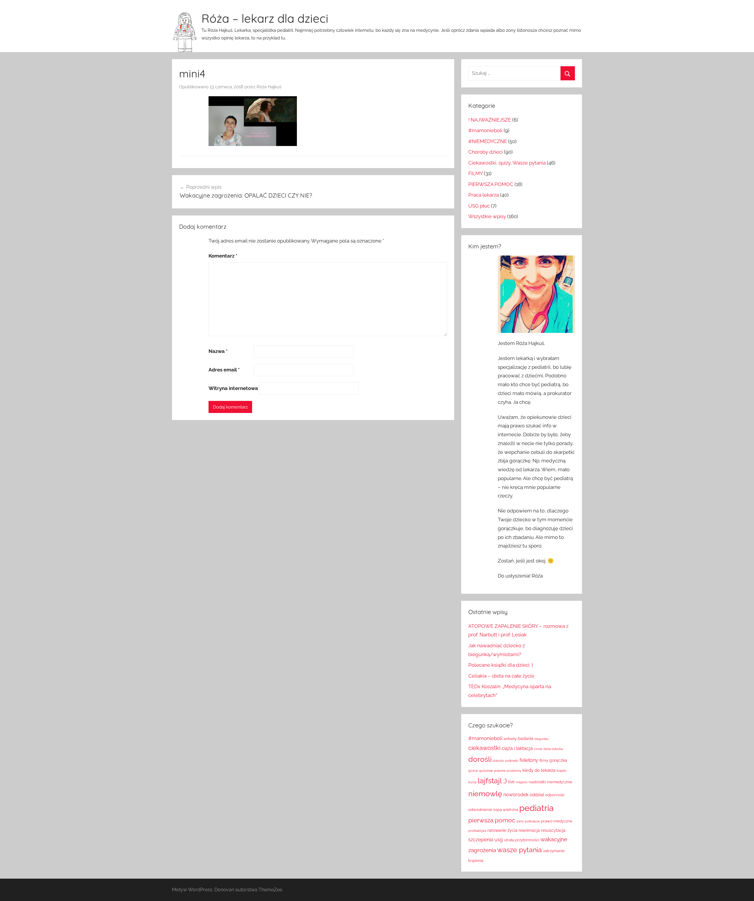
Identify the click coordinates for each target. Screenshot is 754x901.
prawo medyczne (556, 821)
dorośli (480, 759)
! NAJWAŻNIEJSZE (489, 120)
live (511, 781)
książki (561, 770)
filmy (543, 760)
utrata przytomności (521, 840)
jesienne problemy (507, 770)
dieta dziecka (553, 749)
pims (520, 821)
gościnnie (486, 770)
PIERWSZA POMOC (490, 184)
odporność (555, 795)
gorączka (558, 760)
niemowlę (485, 793)
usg (499, 839)
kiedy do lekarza (538, 770)
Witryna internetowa (233, 388)
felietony (529, 760)
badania (525, 738)
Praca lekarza (483, 195)
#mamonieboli (485, 130)
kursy (472, 782)
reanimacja (529, 830)
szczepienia (480, 839)
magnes (522, 782)
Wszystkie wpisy (487, 216)
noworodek (515, 794)
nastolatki (537, 782)
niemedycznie (559, 782)
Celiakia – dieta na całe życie (501, 676)
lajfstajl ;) (492, 780)
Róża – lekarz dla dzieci (264, 18)
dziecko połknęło (505, 760)
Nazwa (218, 351)
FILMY (475, 173)
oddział (537, 794)
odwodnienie (480, 809)
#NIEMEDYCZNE (487, 141)
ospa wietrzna (505, 809)
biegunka (541, 739)
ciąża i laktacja (517, 748)
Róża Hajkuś (269, 86)
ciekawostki (484, 747)
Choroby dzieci (485, 152)
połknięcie (532, 821)
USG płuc (479, 206)
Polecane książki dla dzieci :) (500, 665)
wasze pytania (519, 850)
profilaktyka (477, 830)
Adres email (224, 370)
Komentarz (223, 256)
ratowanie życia (502, 830)
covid (538, 749)
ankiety (510, 738)
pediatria (536, 808)
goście (473, 770)
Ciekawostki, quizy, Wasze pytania (507, 163)
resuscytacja (553, 830)
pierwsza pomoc (491, 820)
